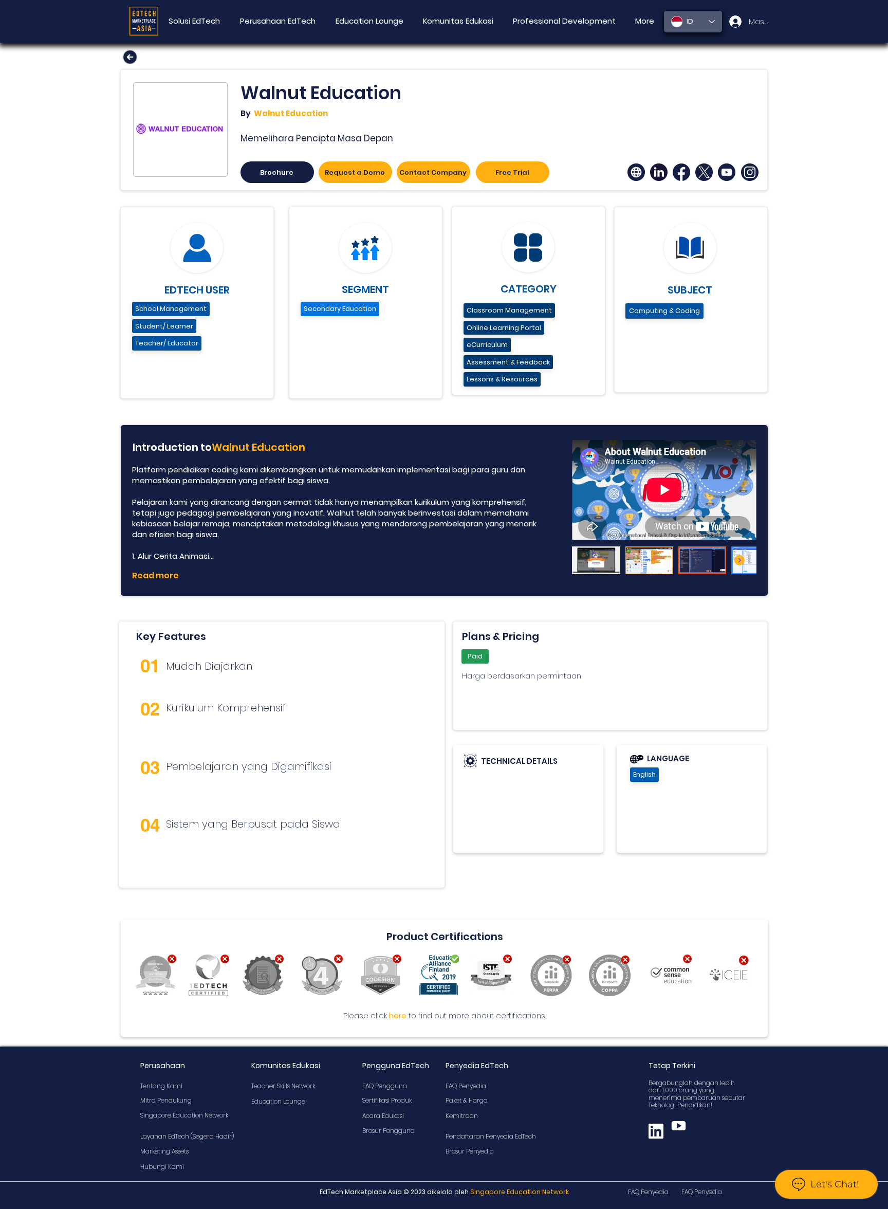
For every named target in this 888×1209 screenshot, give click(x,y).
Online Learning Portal (504, 328)
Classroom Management (509, 310)
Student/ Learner (164, 326)
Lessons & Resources (502, 379)
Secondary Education (340, 309)
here (397, 1015)
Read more (155, 575)
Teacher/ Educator (166, 343)
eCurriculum (487, 345)
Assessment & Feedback (508, 362)
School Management (171, 309)
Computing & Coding (664, 311)
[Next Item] (739, 560)
